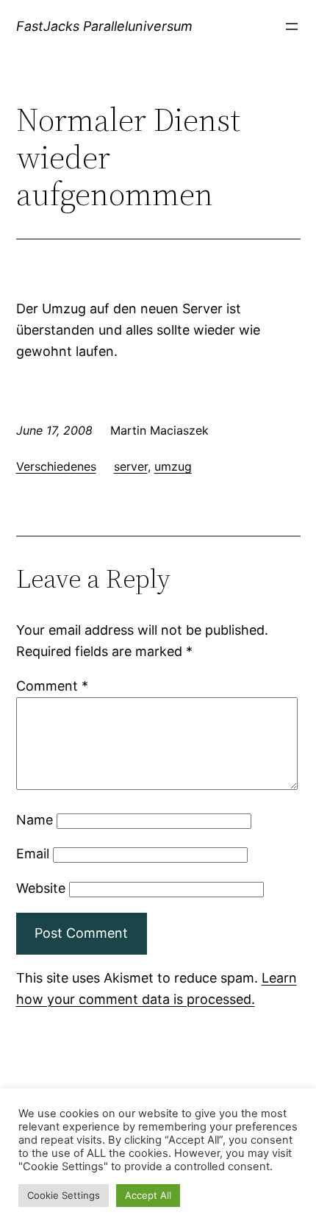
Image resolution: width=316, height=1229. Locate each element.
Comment (52, 686)
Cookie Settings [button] (63, 1195)
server (131, 466)
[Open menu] (292, 26)
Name (34, 819)
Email (32, 853)
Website (40, 888)
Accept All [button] (148, 1195)
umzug (173, 466)
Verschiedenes (56, 466)
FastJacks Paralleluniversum (104, 26)
